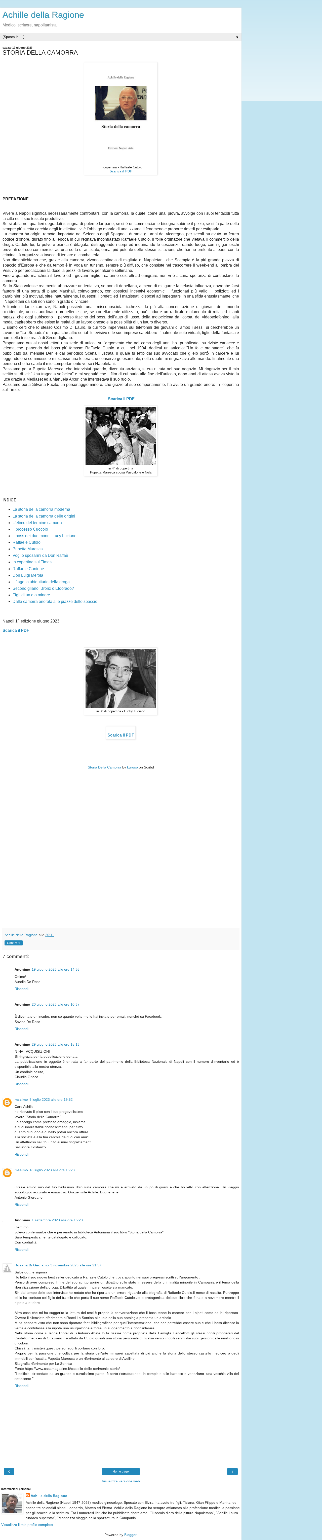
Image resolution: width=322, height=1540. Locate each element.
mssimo (21, 1099)
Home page (121, 1471)
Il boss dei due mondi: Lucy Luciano (44, 536)
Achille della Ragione (43, 15)
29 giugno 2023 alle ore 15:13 (55, 1044)
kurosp (132, 767)
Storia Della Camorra (104, 767)
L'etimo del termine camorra (40, 523)
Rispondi (21, 989)
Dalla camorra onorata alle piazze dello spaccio (55, 601)
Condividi (13, 943)
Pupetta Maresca (28, 549)
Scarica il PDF (121, 399)
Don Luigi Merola (28, 575)
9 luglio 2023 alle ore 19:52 (51, 1099)
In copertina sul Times (32, 562)
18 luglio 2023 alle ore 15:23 (52, 1170)
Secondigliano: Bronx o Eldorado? (44, 588)
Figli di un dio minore (31, 595)
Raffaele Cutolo (27, 542)
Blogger (130, 1535)
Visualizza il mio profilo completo (27, 1525)
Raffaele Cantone (28, 569)
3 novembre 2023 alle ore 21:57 (75, 1265)
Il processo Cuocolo (30, 529)
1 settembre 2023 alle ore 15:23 (57, 1220)
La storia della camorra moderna (41, 509)
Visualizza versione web (121, 1481)
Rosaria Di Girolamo (32, 1265)
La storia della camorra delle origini (44, 516)
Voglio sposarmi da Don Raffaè (40, 555)
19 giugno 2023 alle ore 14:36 (55, 969)
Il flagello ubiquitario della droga (42, 582)
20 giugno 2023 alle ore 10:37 (55, 1004)
